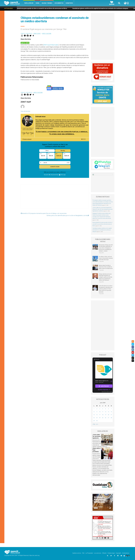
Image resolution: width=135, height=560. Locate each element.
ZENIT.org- (46, 45)
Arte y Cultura (46, 33)
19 (105, 414)
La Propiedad (89, 553)
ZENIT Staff (37, 33)
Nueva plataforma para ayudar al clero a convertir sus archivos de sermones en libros (102, 224)
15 (94, 414)
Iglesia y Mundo (47, 3)
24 (99, 417)
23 (97, 417)
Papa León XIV (28, 3)
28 (111, 417)
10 (99, 411)
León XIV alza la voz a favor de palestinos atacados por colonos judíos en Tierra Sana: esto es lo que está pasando (105, 288)
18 (102, 414)
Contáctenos (125, 553)
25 (102, 417)
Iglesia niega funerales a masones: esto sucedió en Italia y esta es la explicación (106, 267)
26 (105, 417)
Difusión (104, 553)
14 (111, 411)
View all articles (25, 111)
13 (108, 411)
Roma (37, 3)
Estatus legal (111, 553)
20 (108, 414)
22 (94, 417)
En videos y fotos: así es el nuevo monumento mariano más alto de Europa (106, 258)
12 (105, 411)
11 (102, 411)
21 (111, 414)
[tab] (98, 517)
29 (94, 420)
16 (97, 414)
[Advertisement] (54, 198)
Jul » (97, 424)
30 (97, 420)
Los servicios (97, 553)
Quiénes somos (76, 553)
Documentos (59, 3)
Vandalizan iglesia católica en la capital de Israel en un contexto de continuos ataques (69, 8)
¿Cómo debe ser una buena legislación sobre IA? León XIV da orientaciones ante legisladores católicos (102, 209)
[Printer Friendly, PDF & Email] (25, 43)
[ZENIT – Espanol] (13, 3)
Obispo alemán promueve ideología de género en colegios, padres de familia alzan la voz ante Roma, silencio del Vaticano (105, 277)
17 (99, 414)
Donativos (69, 3)
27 (108, 417)
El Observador (54, 45)
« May (93, 424)
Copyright (118, 553)
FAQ (83, 553)
